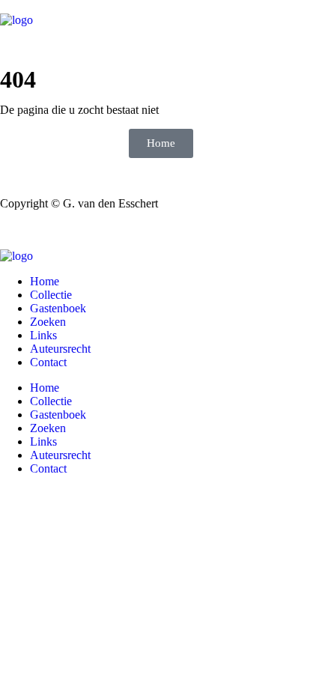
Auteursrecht (60, 348)
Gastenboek (58, 308)
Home (44, 281)
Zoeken (48, 321)
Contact (48, 362)
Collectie (51, 294)
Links (43, 335)
